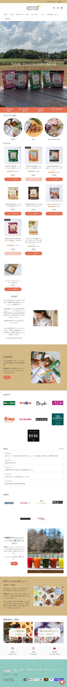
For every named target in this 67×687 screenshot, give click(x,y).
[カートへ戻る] (62, 7)
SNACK (13, 139)
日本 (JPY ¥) (50, 1)
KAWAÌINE (11, 679)
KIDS (33, 139)
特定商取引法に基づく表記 (34, 669)
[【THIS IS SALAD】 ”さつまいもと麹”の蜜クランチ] (12, 193)
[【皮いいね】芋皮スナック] (54, 193)
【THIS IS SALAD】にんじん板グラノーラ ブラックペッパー (54, 168)
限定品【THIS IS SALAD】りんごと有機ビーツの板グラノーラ (12, 240)
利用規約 (46, 669)
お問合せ (21, 669)
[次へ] (65, 128)
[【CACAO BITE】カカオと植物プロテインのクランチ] (33, 193)
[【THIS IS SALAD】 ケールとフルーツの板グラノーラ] (12, 155)
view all (61, 449)
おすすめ (6, 143)
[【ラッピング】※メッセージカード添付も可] (12, 269)
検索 (15, 669)
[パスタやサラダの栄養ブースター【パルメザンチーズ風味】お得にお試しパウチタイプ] (33, 227)
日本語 (59, 1)
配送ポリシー (55, 669)
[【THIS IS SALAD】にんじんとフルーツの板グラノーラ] (33, 155)
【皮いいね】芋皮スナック (54, 204)
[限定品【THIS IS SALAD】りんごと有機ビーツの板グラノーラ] (12, 227)
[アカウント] (58, 7)
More (7, 377)
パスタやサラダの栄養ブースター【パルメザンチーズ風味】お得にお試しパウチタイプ (33, 241)
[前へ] (2, 128)
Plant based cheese (54, 139)
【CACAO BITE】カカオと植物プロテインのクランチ (33, 205)
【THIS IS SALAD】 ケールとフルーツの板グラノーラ (13, 167)
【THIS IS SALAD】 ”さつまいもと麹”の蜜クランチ (12, 205)
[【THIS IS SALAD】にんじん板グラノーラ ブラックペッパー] (54, 155)
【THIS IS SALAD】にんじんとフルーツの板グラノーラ (33, 167)
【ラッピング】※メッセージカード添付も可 (13, 281)
